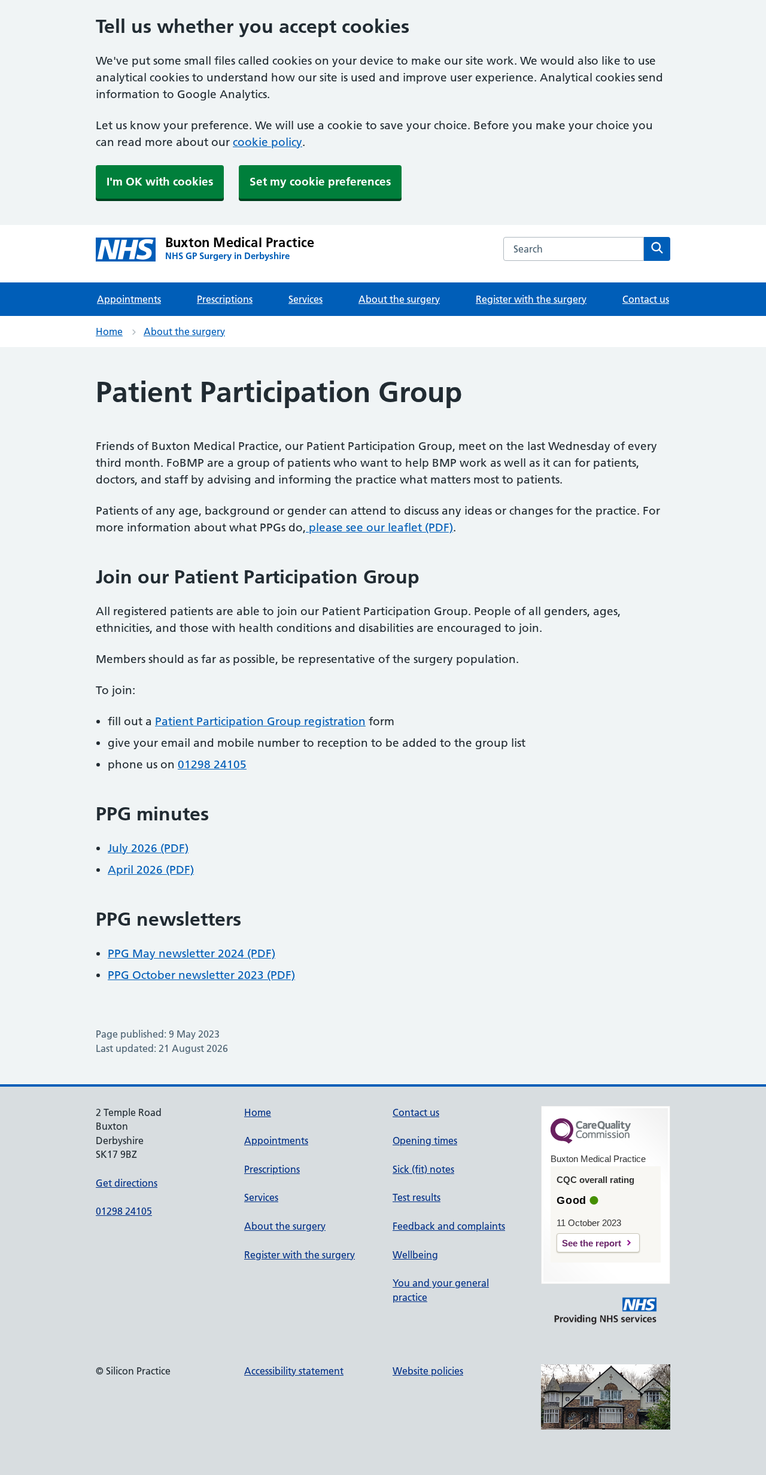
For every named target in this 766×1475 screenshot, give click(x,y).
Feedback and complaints (449, 1226)
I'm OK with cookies (160, 181)
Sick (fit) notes (423, 1169)
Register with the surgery (531, 299)
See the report (591, 1243)
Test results (416, 1197)
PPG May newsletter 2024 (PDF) (191, 953)
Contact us (645, 299)
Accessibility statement (294, 1371)
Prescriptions (225, 299)
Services (305, 299)
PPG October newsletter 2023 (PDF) (201, 975)
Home (109, 331)
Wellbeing (415, 1255)
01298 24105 (212, 764)
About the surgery (399, 299)
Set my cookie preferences (320, 181)
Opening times (425, 1140)
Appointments (129, 299)
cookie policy (267, 142)
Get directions (126, 1183)
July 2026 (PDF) (148, 848)
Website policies (428, 1371)
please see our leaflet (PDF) (379, 527)
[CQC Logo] (591, 1140)
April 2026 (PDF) (151, 870)
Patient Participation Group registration (260, 721)
